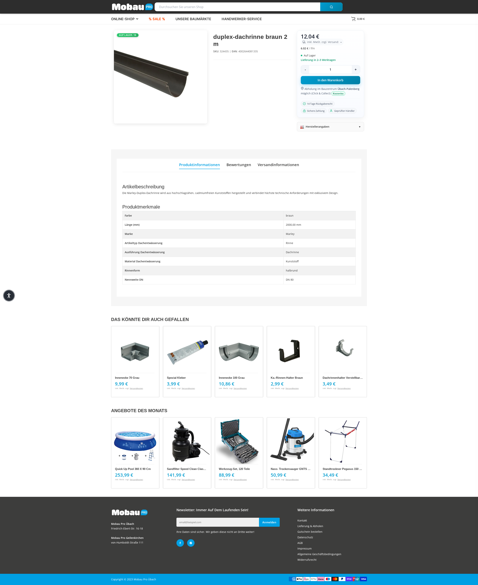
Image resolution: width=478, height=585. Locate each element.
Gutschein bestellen (309, 531)
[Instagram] (191, 543)
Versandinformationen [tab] (278, 164)
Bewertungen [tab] (238, 164)
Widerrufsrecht (306, 559)
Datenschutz (305, 537)
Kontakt (302, 520)
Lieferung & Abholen (310, 526)
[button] (9, 296)
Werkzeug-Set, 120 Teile (234, 468)
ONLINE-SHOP (123, 19)
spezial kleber (176, 377)
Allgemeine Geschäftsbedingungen (319, 554)
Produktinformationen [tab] (199, 164)
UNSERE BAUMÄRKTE (193, 19)
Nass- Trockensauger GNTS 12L (291, 468)
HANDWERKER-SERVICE (242, 19)
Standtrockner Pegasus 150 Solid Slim (348, 468)
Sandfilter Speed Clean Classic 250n (190, 468)
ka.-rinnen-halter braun (287, 377)
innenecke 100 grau (232, 377)
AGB (300, 543)
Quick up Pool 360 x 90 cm (133, 468)
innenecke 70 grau (127, 377)
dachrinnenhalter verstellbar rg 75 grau (349, 377)
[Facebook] (180, 543)
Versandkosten (136, 388)
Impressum (304, 548)
